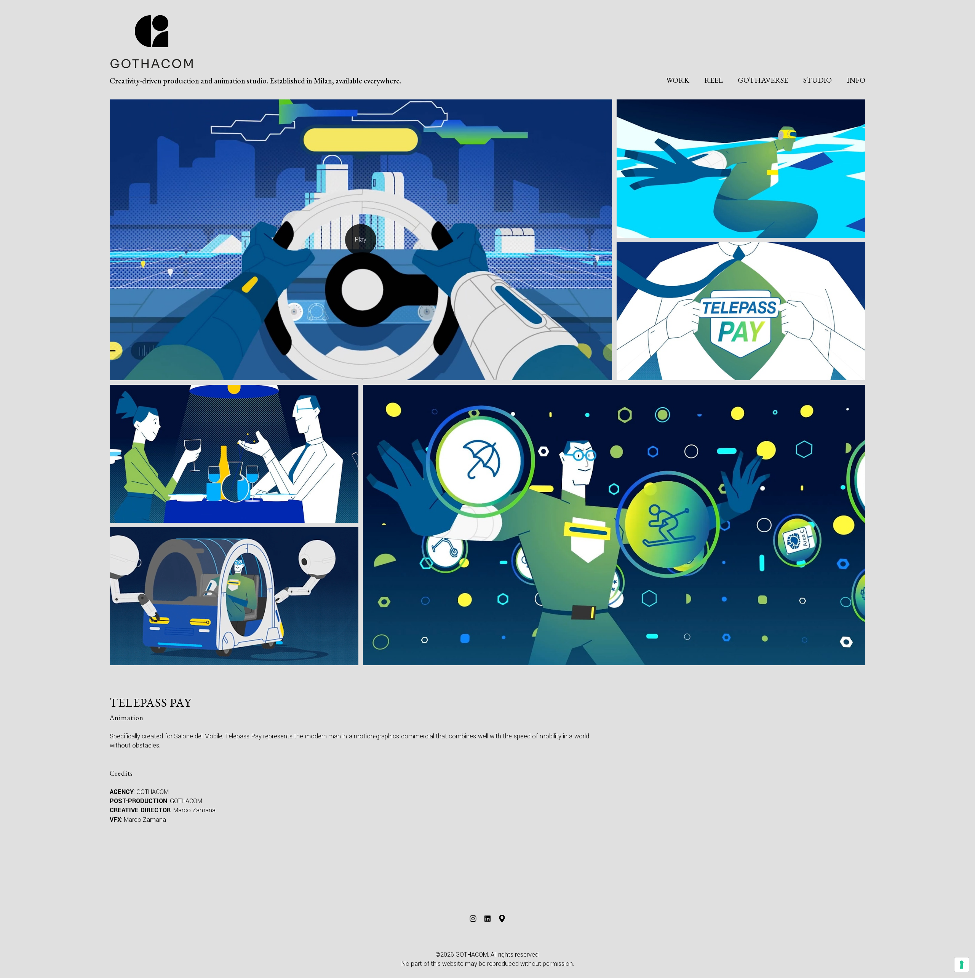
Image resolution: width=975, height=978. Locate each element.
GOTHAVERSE (763, 80)
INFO (856, 80)
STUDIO (817, 80)
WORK (677, 80)
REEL (713, 80)
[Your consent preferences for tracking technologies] (961, 964)
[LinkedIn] (487, 918)
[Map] (502, 918)
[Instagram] (473, 918)
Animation (127, 717)
